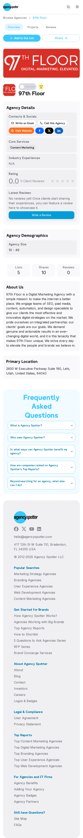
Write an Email (24, 123)
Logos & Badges (25, 701)
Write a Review (41, 215)
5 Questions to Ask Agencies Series (40, 640)
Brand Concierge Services (33, 653)
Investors (21, 688)
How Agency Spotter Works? (35, 616)
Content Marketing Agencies (34, 599)
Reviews (51, 27)
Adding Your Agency (29, 789)
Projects (33, 27)
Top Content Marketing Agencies (38, 741)
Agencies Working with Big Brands (39, 622)
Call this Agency (54, 123)
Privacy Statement (27, 724)
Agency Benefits (26, 783)
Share (59, 38)
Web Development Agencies (34, 592)
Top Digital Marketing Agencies (36, 747)
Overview (14, 27)
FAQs (18, 825)
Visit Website (23, 130)
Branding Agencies (27, 580)
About (18, 670)
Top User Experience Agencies (36, 760)
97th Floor (40, 17)
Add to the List (24, 38)
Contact (19, 682)
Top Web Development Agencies (38, 766)
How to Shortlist (26, 634)
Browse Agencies (15, 17)
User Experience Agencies (33, 586)
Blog (17, 676)
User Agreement (26, 718)
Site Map (20, 819)
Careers (19, 695)
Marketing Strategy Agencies (35, 574)
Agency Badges (25, 795)
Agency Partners (26, 802)
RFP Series (22, 647)
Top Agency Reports (29, 628)
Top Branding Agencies (31, 754)
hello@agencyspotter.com (33, 537)
